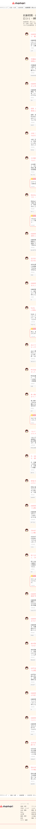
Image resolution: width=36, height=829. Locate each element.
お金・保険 (23, 810)
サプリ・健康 (24, 820)
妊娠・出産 (23, 806)
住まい (22, 812)
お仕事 (22, 814)
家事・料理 (23, 816)
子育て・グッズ (25, 808)
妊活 (22, 818)
